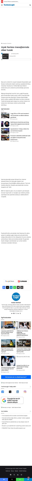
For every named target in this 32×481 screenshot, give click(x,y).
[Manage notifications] (28, 477)
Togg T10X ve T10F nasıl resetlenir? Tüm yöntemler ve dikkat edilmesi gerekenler (19, 115)
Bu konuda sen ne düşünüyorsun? (16, 377)
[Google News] (10, 281)
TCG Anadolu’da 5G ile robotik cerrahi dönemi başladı (14, 415)
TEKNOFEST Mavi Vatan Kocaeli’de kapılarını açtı (13, 428)
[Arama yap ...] (30, 5)
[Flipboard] (22, 281)
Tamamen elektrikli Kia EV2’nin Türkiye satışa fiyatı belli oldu (7, 332)
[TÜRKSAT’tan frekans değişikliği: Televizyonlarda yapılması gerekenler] (24, 325)
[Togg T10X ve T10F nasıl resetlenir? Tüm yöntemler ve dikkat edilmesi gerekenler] (5, 115)
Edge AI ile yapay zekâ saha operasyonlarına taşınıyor (7, 350)
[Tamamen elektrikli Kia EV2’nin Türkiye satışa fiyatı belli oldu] (8, 325)
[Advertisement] (16, 24)
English (24, 468)
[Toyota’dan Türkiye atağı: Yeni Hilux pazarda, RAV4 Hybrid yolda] (24, 343)
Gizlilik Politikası (22, 471)
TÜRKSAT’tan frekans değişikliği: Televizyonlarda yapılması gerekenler (22, 333)
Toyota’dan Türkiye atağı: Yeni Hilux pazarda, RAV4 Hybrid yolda (24, 350)
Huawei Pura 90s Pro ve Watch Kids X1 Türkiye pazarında (23, 367)
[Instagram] (20, 313)
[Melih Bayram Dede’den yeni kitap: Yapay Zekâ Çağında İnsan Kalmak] (5, 124)
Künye (12, 471)
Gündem (9, 43)
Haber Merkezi (16, 303)
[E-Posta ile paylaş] (18, 287)
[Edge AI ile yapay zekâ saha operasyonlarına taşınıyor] (8, 343)
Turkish (20, 468)
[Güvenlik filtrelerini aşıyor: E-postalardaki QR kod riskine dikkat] (8, 361)
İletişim (16, 471)
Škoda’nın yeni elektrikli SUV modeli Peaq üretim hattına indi (16, 425)
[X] (7, 287)
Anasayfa (4, 43)
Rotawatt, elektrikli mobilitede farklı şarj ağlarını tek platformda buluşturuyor (20, 137)
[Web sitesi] (12, 313)
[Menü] (2, 5)
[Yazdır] (21, 287)
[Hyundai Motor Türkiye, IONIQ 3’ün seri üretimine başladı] (5, 131)
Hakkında (8, 471)
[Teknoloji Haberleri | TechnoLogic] (10, 5)
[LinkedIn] (11, 287)
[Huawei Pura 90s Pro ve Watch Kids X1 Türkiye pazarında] (24, 360)
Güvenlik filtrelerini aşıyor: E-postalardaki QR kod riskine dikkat (8, 369)
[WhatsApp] (14, 287)
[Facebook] (3, 287)
